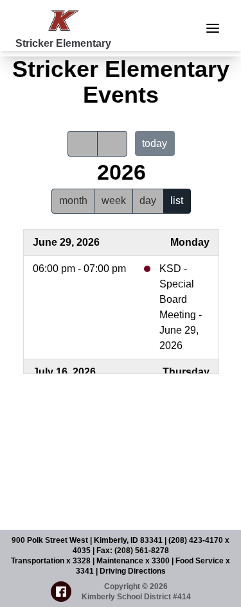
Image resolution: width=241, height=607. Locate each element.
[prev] (82, 144)
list (176, 200)
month (73, 200)
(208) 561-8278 (141, 550)
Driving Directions (133, 571)
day (147, 200)
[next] (112, 144)
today (154, 143)
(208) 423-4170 (196, 540)
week (114, 200)
